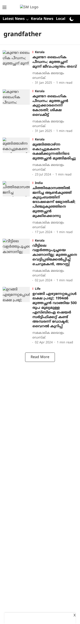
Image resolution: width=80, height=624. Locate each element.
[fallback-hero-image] (17, 68)
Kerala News (42, 19)
